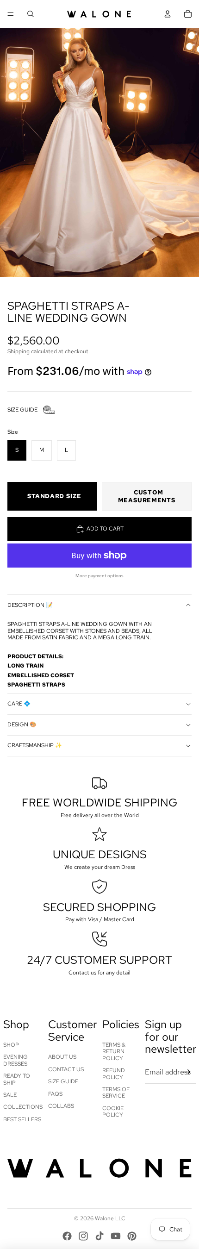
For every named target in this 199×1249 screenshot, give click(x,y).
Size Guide (63, 1081)
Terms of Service (116, 1092)
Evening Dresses (15, 1060)
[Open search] (30, 14)
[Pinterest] (131, 1236)
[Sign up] (187, 1072)
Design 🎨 (22, 724)
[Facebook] (67, 1236)
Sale (10, 1095)
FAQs (55, 1094)
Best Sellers (22, 1119)
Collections (23, 1107)
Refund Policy (113, 1073)
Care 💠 (19, 703)
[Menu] (10, 14)
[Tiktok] (99, 1236)
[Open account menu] (167, 14)
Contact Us (66, 1069)
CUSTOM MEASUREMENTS (147, 496)
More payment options (99, 576)
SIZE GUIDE (22, 409)
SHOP (11, 1045)
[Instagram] (83, 1236)
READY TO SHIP (16, 1079)
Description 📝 (30, 605)
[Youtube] (115, 1236)
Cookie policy (113, 1111)
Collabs (61, 1106)
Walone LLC (110, 1218)
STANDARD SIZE (54, 496)
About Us (62, 1057)
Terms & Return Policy (113, 1051)
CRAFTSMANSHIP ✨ (34, 745)
